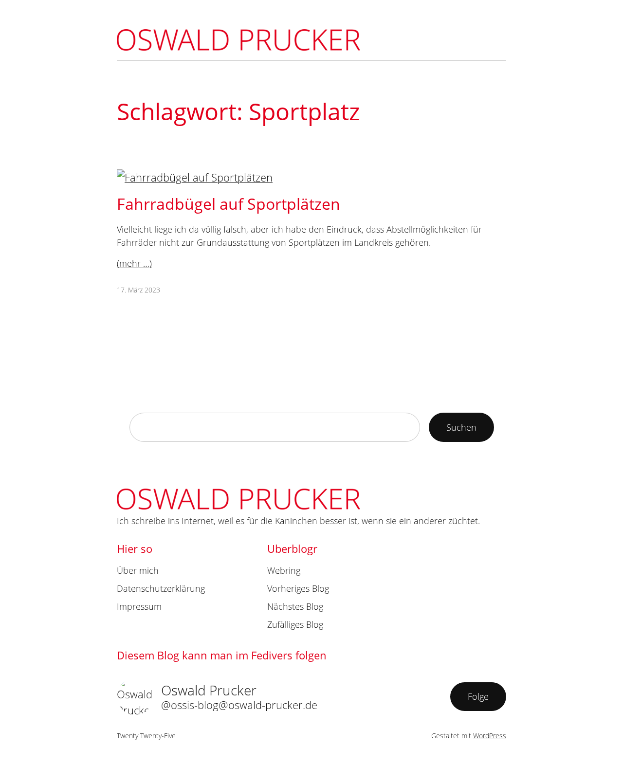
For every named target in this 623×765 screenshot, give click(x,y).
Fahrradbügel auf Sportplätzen (228, 203)
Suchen (461, 427)
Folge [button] (478, 696)
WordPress (489, 735)
